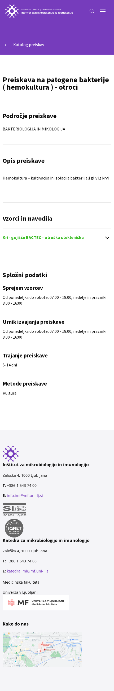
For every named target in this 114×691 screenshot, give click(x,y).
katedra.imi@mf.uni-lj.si (28, 571)
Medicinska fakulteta (21, 582)
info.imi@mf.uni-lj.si (25, 495)
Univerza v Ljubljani (20, 592)
